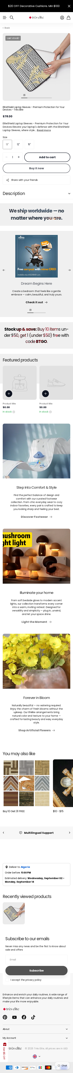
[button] (3, 270)
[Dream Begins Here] (36, 258)
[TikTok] (33, 1014)
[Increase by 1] (19, 157)
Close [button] (69, 6)
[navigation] (30, 95)
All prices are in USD (56, 1045)
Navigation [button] (4, 17)
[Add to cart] (8, 393)
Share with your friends (24, 180)
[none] (3, 833)
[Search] (12, 17)
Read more (44, 130)
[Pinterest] (5, 1014)
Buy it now (36, 168)
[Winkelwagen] (68, 17)
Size (5, 137)
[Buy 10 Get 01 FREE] (26, 783)
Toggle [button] (69, 193)
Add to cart (47, 157)
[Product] (20, 383)
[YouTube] (14, 1014)
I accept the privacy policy (26, 976)
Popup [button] (13, 411)
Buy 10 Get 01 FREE (14, 811)
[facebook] (24, 1014)
